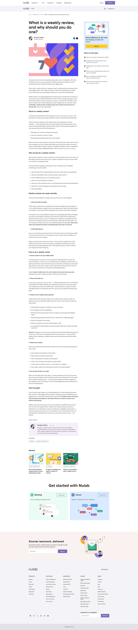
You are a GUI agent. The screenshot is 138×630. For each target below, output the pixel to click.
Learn (30, 14)
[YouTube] (48, 615)
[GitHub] (44, 616)
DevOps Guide (83, 593)
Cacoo (30, 582)
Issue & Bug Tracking (51, 584)
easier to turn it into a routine (67, 148)
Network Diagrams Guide (84, 598)
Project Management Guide (85, 580)
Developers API (66, 584)
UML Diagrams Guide (85, 601)
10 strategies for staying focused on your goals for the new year (96, 61)
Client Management (50, 596)
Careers (99, 582)
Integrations (31, 591)
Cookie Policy (101, 601)
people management (42, 441)
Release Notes (66, 596)
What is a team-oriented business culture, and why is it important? (97, 72)
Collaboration (36, 14)
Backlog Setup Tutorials (68, 594)
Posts (42, 14)
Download (31, 594)
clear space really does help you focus (41, 282)
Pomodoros (51, 243)
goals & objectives (34, 466)
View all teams (49, 601)
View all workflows (50, 599)
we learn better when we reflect (64, 116)
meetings (31, 441)
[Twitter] (37, 615)
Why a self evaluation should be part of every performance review (36, 471)
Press (99, 586)
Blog (99, 584)
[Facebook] (30, 616)
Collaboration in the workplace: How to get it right (97, 66)
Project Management (51, 579)
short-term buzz (40, 82)
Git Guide (82, 585)
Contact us (111, 8)
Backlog (31, 579)
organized (57, 288)
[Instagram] (34, 616)
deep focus (45, 218)
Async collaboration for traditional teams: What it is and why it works (96, 77)
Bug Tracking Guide (85, 583)
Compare (65, 589)
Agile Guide (83, 590)
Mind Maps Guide (84, 604)
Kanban (48, 589)
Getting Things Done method (49, 101)
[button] (105, 569)
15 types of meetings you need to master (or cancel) (53, 471)
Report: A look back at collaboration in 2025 (97, 57)
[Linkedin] (41, 615)
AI (43, 3)
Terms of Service (101, 604)
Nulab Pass (31, 584)
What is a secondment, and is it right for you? (70, 470)
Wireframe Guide (84, 588)
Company (100, 579)
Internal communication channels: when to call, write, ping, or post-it (97, 82)
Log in (101, 3)
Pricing (30, 586)
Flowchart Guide (84, 606)
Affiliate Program (102, 591)
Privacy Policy (101, 599)
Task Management (50, 582)
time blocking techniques (39, 411)
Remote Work (49, 594)
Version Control (49, 586)
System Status (66, 582)
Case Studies (32, 589)
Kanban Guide (83, 595)
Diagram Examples (67, 591)
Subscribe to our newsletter (88, 612)
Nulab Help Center (67, 579)
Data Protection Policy (103, 594)
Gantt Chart (49, 591)
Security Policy (101, 596)
